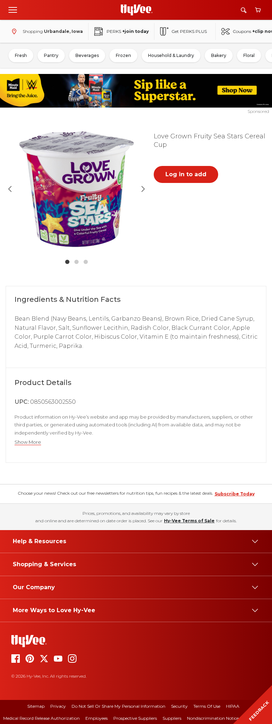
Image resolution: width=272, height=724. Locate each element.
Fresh (21, 55)
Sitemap (36, 706)
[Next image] (143, 189)
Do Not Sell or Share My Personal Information (118, 706)
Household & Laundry (171, 55)
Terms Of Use (206, 706)
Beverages (87, 55)
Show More (28, 442)
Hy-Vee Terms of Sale (189, 520)
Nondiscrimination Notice (213, 718)
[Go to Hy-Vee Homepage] (137, 10)
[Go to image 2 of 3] (76, 262)
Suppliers (172, 718)
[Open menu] (12, 9)
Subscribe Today (235, 493)
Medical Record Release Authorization (41, 718)
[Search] (243, 10)
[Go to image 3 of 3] (85, 262)
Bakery (218, 55)
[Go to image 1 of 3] (67, 262)
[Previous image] (10, 189)
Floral (249, 55)
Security (179, 706)
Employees (96, 718)
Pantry (51, 55)
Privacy (58, 706)
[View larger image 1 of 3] (76, 189)
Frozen (123, 55)
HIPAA (232, 706)
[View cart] (258, 10)
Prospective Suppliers (135, 718)
